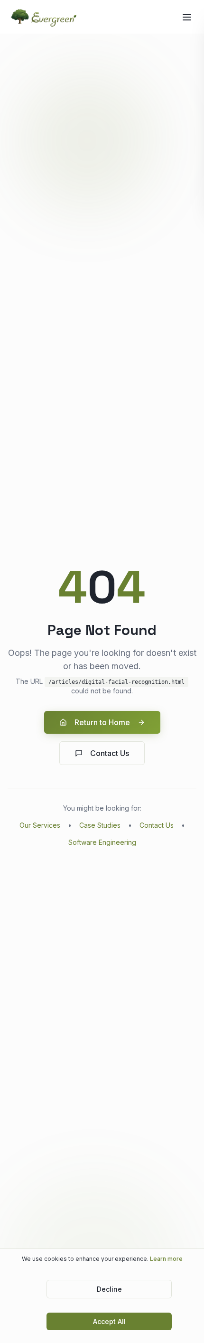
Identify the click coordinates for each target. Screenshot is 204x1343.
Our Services (39, 825)
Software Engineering (102, 842)
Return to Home (102, 722)
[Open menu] (186, 17)
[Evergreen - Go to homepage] (45, 17)
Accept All (109, 1321)
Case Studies (100, 825)
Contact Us (109, 753)
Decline (109, 1289)
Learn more (166, 1258)
